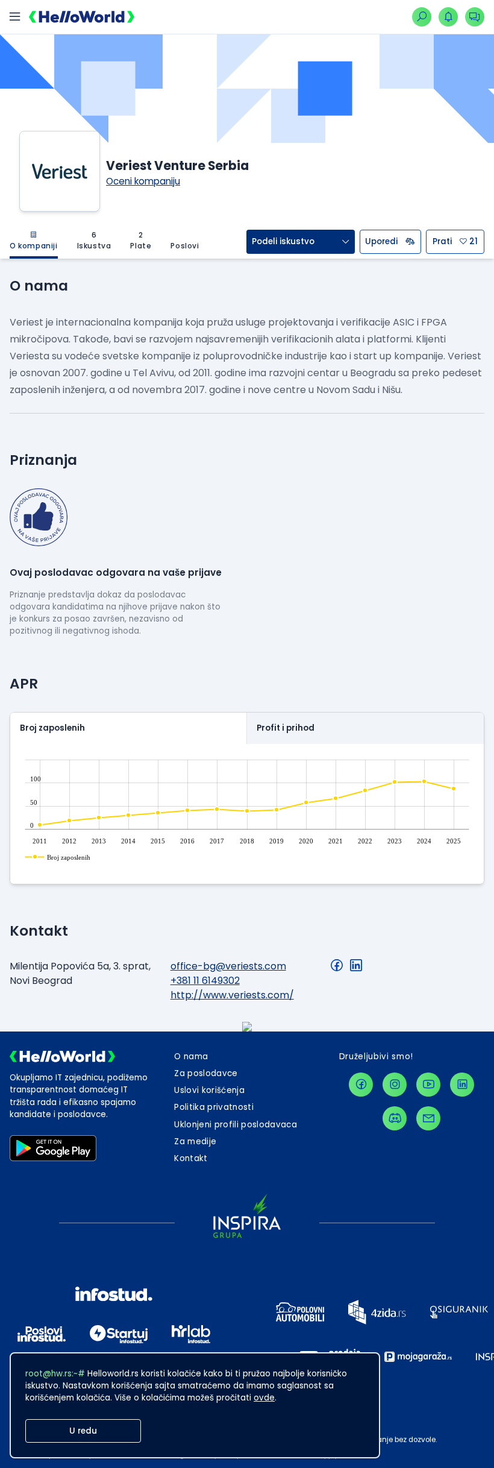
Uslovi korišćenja (209, 1090)
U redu (83, 1431)
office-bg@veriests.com (228, 966)
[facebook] (361, 1085)
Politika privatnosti (214, 1107)
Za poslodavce (205, 1073)
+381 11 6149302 (205, 981)
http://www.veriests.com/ (232, 995)
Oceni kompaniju (143, 181)
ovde (264, 1397)
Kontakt (190, 1158)
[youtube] (428, 1085)
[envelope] (428, 1118)
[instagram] (395, 1085)
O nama (191, 1056)
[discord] (395, 1118)
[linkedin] (462, 1085)
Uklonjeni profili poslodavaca (235, 1124)
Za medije (195, 1141)
